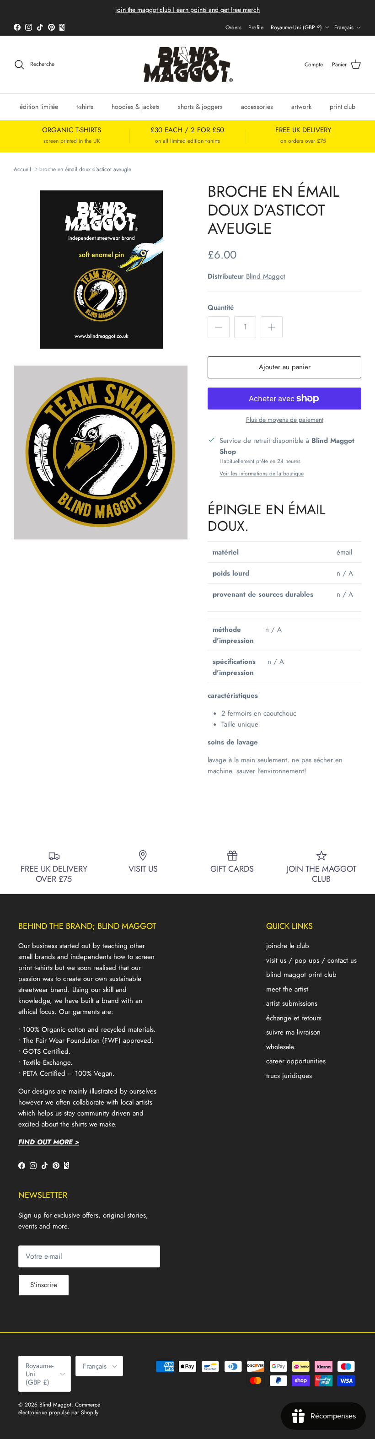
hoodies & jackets (136, 106)
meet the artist (287, 989)
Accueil (22, 169)
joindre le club (287, 946)
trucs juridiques (289, 1076)
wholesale (280, 1047)
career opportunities (296, 1061)
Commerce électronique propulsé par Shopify (59, 1409)
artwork (301, 106)
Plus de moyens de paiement (284, 420)
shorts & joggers (200, 106)
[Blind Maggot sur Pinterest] (51, 27)
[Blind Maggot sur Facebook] (17, 27)
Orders (233, 27)
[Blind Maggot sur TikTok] (40, 27)
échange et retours (293, 1018)
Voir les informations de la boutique (262, 473)
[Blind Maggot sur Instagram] (28, 27)
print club (342, 106)
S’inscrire (43, 1285)
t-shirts (84, 106)
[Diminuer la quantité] (219, 327)
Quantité (221, 308)
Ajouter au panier (285, 367)
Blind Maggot (265, 276)
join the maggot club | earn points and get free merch (187, 9)
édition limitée (39, 106)
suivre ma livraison (293, 1032)
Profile (255, 27)
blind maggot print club (301, 975)
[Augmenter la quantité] (272, 327)
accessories (257, 106)
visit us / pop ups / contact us (311, 960)
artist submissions (291, 1003)
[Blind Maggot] (187, 65)
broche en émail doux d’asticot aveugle (85, 169)
